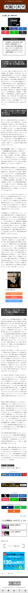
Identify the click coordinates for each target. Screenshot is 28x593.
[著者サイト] (7, 507)
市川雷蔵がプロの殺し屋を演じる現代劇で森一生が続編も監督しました (14, 43)
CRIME (10, 468)
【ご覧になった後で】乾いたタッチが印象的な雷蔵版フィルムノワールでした (14, 52)
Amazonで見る (14, 293)
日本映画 (4, 465)
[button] (25, 305)
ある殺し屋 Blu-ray (10, 289)
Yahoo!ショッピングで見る (14, 300)
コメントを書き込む (14, 546)
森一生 (18, 468)
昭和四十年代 (11, 465)
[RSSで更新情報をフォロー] (14, 511)
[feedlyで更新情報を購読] (20, 507)
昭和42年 (4, 468)
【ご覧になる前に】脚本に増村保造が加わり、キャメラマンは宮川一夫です (14, 47)
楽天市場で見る (14, 297)
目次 (12, 39)
